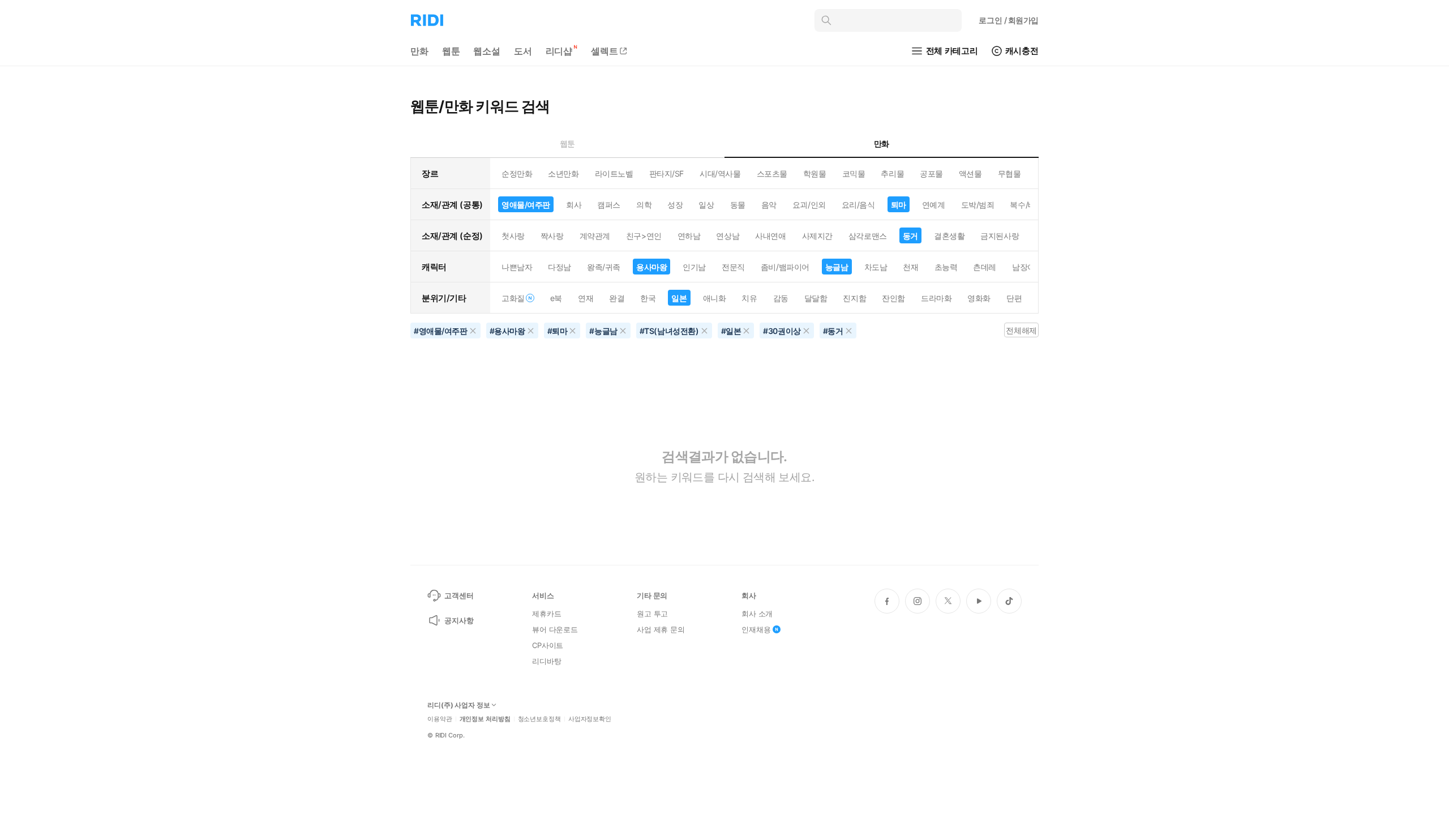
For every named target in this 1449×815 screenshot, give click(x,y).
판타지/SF (666, 173)
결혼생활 (949, 236)
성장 (675, 204)
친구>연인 (644, 236)
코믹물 (853, 173)
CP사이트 (547, 645)
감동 (780, 298)
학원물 (814, 173)
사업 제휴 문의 (661, 629)
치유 (749, 298)
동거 (910, 236)
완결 (616, 298)
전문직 (733, 267)
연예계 (933, 204)
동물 (737, 204)
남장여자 (1027, 267)
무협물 (1009, 173)
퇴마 (898, 204)
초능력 (946, 267)
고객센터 (458, 595)
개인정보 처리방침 (485, 719)
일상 (706, 204)
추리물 (892, 173)
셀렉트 (604, 51)
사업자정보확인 (589, 719)
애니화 (714, 298)
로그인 (1009, 20)
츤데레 (984, 267)
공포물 (931, 173)
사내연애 (770, 236)
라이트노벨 (614, 173)
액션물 (970, 173)
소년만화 (563, 173)
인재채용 (755, 629)
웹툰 (451, 51)
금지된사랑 (999, 236)
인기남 (694, 267)
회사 (573, 204)
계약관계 (595, 236)
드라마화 (936, 298)
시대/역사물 (720, 173)
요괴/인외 (809, 204)
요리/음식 (858, 204)
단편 (1014, 298)
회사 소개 (757, 613)
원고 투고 (652, 613)
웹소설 (486, 51)
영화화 (979, 298)
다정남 (559, 267)
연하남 (689, 236)
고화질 (513, 298)
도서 (523, 51)
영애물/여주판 (525, 204)
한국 (647, 298)
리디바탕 (546, 661)
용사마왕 (651, 267)
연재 (585, 298)
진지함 (854, 298)
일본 (679, 298)
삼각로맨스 (867, 236)
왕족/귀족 (603, 267)
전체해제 (1021, 330)
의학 (643, 204)
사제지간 (817, 236)
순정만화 (516, 173)
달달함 (816, 298)
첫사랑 (513, 236)
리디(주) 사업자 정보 (458, 705)
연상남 (727, 236)
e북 (556, 298)
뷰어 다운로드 (555, 629)
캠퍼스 (608, 204)
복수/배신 (1026, 204)
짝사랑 (552, 236)
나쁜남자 (516, 267)
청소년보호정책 (539, 719)
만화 (419, 51)
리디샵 (559, 51)
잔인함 (893, 298)
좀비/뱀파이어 (785, 267)
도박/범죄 (977, 204)
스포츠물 (772, 173)
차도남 (876, 267)
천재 (910, 267)
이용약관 (439, 719)
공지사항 (458, 620)
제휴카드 (546, 613)
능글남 (836, 267)
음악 (769, 204)
